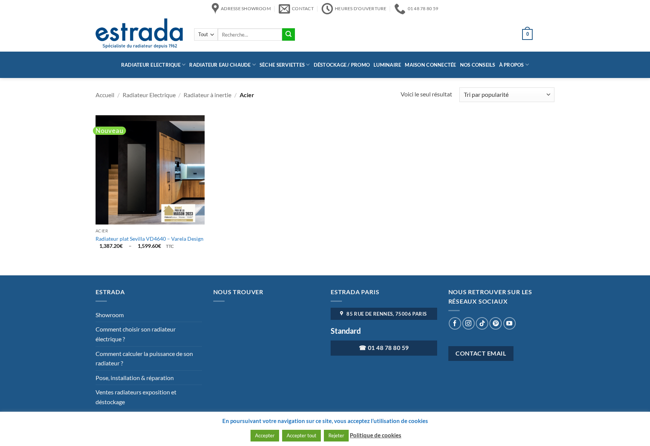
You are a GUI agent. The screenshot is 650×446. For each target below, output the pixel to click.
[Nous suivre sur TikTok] (482, 323)
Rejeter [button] (336, 435)
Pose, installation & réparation (135, 377)
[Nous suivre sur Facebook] (455, 323)
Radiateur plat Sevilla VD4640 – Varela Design (150, 238)
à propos (511, 65)
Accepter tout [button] (301, 435)
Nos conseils (477, 65)
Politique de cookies (375, 435)
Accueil (105, 94)
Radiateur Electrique (151, 65)
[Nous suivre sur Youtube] (509, 323)
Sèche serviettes (282, 65)
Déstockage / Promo (342, 65)
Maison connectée (430, 65)
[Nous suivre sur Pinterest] (495, 323)
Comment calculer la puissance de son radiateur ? (144, 358)
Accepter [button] (265, 435)
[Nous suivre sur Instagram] (468, 323)
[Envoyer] (288, 34)
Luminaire (387, 65)
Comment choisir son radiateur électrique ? (136, 333)
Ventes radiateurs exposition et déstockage (136, 396)
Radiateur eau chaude (220, 65)
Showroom (110, 314)
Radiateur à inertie (207, 94)
